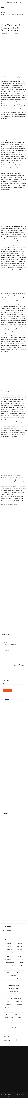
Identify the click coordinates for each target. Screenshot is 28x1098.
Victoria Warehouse (14, 1024)
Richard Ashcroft (9, 1008)
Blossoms (19, 949)
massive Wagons (9, 995)
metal (21, 995)
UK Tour (14, 1020)
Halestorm (20, 959)
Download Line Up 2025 (9, 653)
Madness (19, 972)
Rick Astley (20, 1008)
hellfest (21, 962)
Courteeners (9, 956)
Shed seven (19, 1011)
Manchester (14, 975)
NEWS (22, 20)
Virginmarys (14, 1027)
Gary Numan (8, 959)
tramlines (20, 1017)
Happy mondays (9, 962)
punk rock (19, 1004)
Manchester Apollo (14, 985)
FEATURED (3, 20)
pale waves (19, 1001)
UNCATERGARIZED (15, 22)
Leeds (7, 969)
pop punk (8, 1004)
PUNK (5, 22)
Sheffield (7, 1014)
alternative (19, 943)
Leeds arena (19, 969)
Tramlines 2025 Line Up (9, 644)
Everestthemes (15, 1096)
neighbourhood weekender (14, 998)
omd (7, 1001)
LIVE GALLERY (10, 20)
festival (20, 956)
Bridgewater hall (10, 953)
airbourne (8, 943)
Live (8, 972)
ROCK (9, 22)
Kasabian (14, 966)
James (6, 966)
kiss (22, 966)
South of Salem (19, 1014)
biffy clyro (19, 946)
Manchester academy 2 (14, 982)
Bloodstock (9, 949)
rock (7, 1011)
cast (21, 953)
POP (2, 22)
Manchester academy (14, 979)
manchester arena (14, 988)
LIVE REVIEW (17, 20)
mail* (4, 683)
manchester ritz (14, 991)
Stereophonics (9, 1017)
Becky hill (8, 946)
